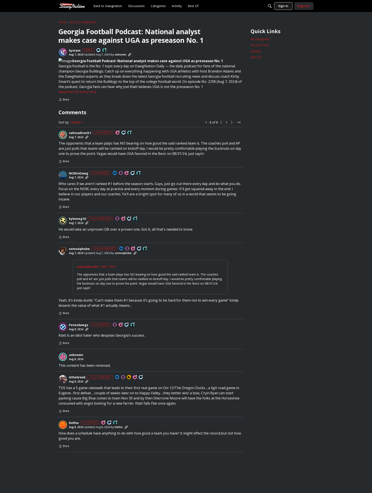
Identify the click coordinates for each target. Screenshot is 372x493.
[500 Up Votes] (129, 133)
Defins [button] (74, 423)
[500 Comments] (129, 219)
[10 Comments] (109, 423)
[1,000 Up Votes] (145, 249)
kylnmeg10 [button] (77, 219)
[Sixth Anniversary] (133, 249)
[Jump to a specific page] (238, 122)
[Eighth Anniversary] (135, 377)
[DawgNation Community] (72, 6)
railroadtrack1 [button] (80, 133)
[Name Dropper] (121, 173)
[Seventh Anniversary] (121, 325)
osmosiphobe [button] (79, 249)
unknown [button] (120, 54)
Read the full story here (77, 91)
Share (64, 100)
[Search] (270, 6)
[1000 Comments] (141, 377)
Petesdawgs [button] (78, 325)
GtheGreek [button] (77, 377)
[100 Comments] (123, 133)
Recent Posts (260, 45)
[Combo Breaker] (129, 377)
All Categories (260, 39)
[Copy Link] (129, 55)
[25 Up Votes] (104, 50)
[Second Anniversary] (117, 133)
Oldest (76, 122)
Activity (255, 51)
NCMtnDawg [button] (78, 173)
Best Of (256, 57)
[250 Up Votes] (138, 173)
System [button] (75, 50)
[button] (63, 52)
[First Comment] (98, 50)
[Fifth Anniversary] (126, 173)
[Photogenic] (115, 173)
